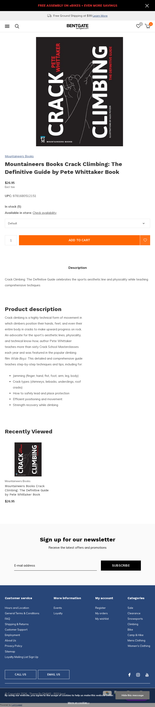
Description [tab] (77, 268)
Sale (130, 607)
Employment (12, 635)
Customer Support (16, 629)
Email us (53, 674)
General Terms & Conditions (22, 613)
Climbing (133, 624)
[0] (147, 26)
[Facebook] (129, 674)
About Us (10, 640)
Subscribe (121, 565)
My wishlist (102, 618)
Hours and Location (17, 607)
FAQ (7, 618)
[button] (8, 26)
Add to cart (79, 240)
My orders (101, 613)
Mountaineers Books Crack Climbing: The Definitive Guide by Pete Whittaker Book (27, 490)
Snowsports (135, 618)
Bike (130, 629)
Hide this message (132, 695)
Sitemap (10, 651)
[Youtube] (147, 674)
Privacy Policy (13, 645)
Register (100, 607)
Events (58, 607)
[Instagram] (138, 674)
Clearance (134, 613)
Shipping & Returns (17, 624)
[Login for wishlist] (145, 240)
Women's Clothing (139, 645)
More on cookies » (78, 702)
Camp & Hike (135, 635)
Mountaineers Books (19, 156)
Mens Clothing (136, 640)
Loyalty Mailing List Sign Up (21, 657)
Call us (20, 674)
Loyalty (58, 613)
